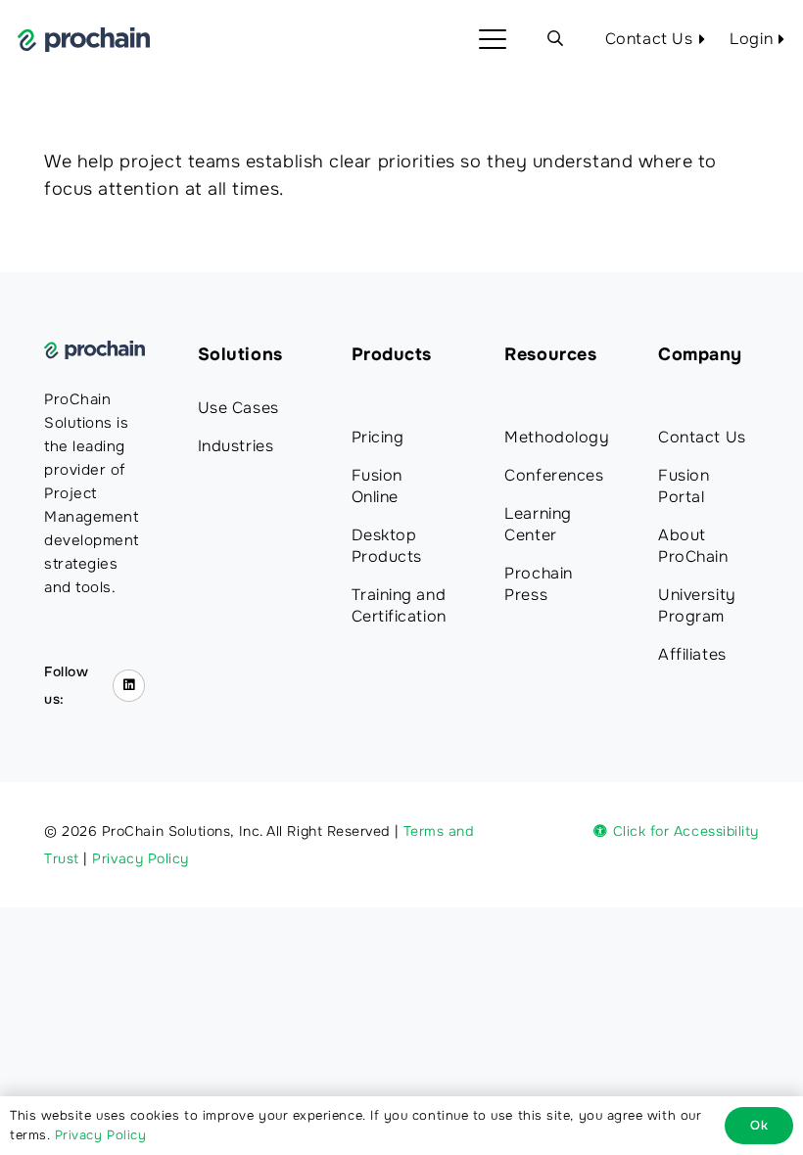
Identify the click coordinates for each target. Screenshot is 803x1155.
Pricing (378, 437)
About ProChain (693, 546)
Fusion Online (377, 486)
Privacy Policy (140, 858)
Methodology (556, 437)
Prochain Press (538, 584)
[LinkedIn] (129, 686)
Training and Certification (399, 605)
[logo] (84, 39)
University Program (696, 605)
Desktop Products (387, 546)
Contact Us (701, 437)
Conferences (553, 475)
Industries (235, 446)
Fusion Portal (683, 486)
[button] (493, 39)
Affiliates (692, 654)
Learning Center (537, 524)
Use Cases (238, 407)
